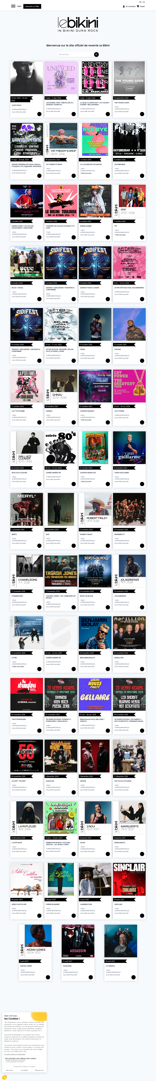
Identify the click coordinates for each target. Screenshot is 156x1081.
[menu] (96, 54)
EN (144, 2)
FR (140, 2)
